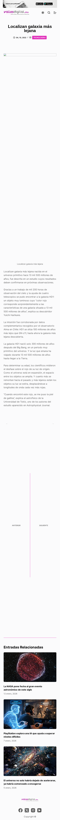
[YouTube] (39, 810)
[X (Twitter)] (27, 810)
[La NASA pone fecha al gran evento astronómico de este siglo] (30, 667)
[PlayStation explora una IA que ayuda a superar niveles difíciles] (30, 714)
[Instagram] (33, 810)
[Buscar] (49, 12)
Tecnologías (39, 38)
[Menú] (55, 12)
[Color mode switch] (42, 12)
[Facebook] (20, 810)
